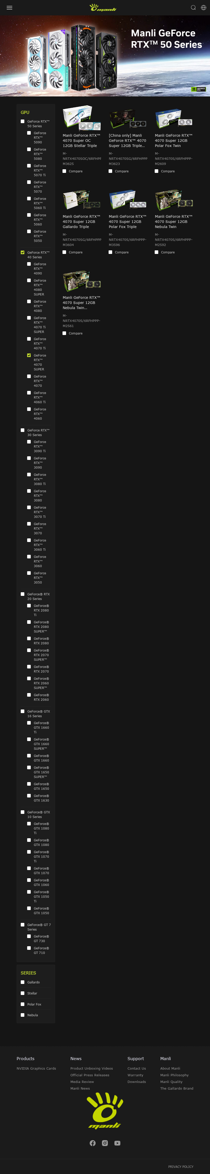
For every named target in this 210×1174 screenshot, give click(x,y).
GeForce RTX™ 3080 (40, 495)
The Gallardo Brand (176, 1088)
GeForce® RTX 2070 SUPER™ (41, 654)
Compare (75, 171)
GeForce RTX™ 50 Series (38, 124)
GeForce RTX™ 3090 (40, 462)
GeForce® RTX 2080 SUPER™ (41, 626)
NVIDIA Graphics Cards (36, 1068)
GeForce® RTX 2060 (41, 697)
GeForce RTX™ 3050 (40, 577)
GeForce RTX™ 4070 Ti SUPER (40, 324)
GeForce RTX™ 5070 (40, 186)
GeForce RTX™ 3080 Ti (40, 479)
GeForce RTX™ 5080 (40, 153)
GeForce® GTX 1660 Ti (41, 727)
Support (136, 1058)
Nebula (32, 1015)
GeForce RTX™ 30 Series (38, 432)
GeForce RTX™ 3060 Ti (40, 544)
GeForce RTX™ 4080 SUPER (40, 287)
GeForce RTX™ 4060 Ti (40, 397)
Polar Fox (34, 1004)
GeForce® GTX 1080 (41, 842)
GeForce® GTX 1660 (41, 758)
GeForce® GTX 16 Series (38, 713)
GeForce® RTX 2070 (41, 669)
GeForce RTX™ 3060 (40, 561)
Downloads (137, 1082)
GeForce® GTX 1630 (41, 798)
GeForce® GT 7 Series (39, 927)
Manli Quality (171, 1082)
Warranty (135, 1075)
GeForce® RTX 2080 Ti (41, 610)
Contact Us (137, 1068)
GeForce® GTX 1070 (41, 870)
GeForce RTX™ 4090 (40, 268)
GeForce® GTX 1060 (41, 882)
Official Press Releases (89, 1075)
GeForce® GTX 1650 (41, 786)
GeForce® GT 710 (41, 950)
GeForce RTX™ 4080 (40, 306)
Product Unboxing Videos (91, 1068)
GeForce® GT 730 (41, 938)
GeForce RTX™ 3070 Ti (40, 512)
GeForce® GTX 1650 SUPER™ (41, 772)
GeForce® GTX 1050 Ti (41, 896)
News (75, 1058)
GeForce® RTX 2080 (41, 641)
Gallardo (33, 982)
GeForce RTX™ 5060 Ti (40, 203)
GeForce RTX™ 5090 (40, 137)
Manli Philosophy (174, 1075)
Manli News (80, 1088)
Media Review (82, 1082)
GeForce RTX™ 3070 (40, 528)
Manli (165, 1058)
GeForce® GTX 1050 (41, 910)
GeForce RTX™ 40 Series (38, 255)
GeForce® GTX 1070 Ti (41, 856)
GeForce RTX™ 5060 (40, 219)
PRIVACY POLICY (180, 1166)
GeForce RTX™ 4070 (40, 380)
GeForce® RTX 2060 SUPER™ (41, 683)
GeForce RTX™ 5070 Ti (40, 170)
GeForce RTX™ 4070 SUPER (40, 362)
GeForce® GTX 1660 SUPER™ (41, 743)
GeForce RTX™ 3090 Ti (40, 446)
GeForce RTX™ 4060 (40, 413)
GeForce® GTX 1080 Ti (41, 828)
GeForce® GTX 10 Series (38, 814)
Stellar (32, 993)
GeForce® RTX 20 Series (38, 596)
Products (25, 1058)
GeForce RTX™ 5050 (40, 236)
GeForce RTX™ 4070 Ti (40, 343)
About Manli (170, 1068)
